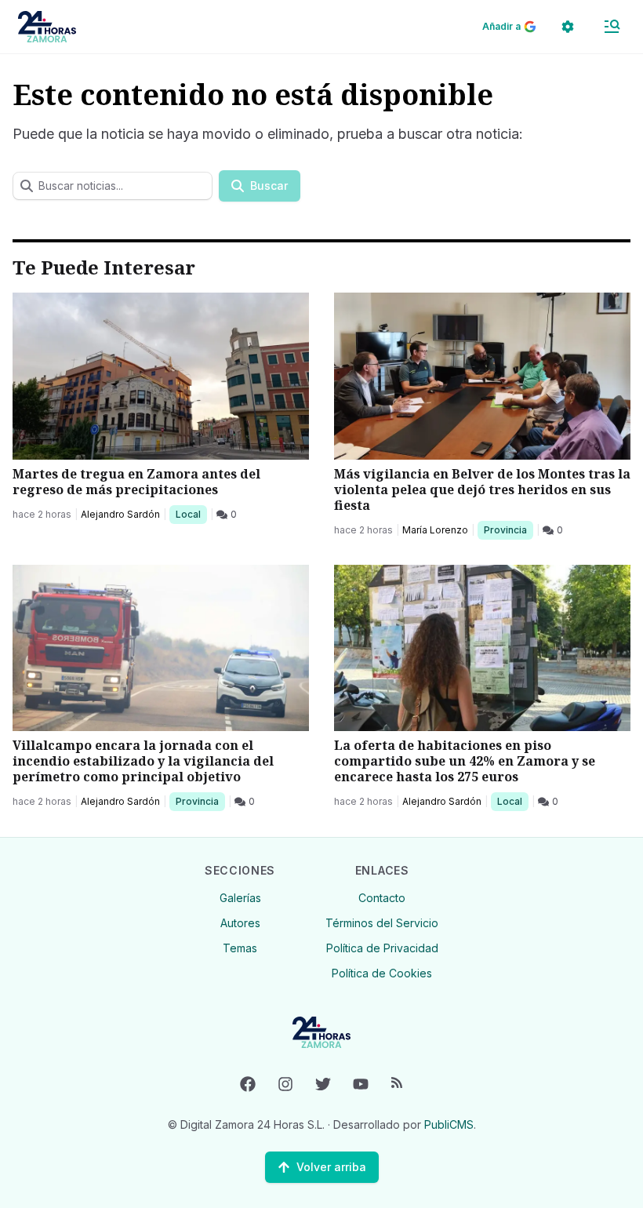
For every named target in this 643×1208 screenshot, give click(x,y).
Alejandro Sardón (120, 514)
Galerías (240, 897)
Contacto (381, 897)
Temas (240, 948)
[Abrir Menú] (611, 26)
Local (191, 514)
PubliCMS (449, 1124)
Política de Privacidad (382, 948)
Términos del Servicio (381, 923)
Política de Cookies (382, 973)
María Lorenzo (435, 530)
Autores (240, 923)
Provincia (507, 529)
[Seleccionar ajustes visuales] (567, 26)
